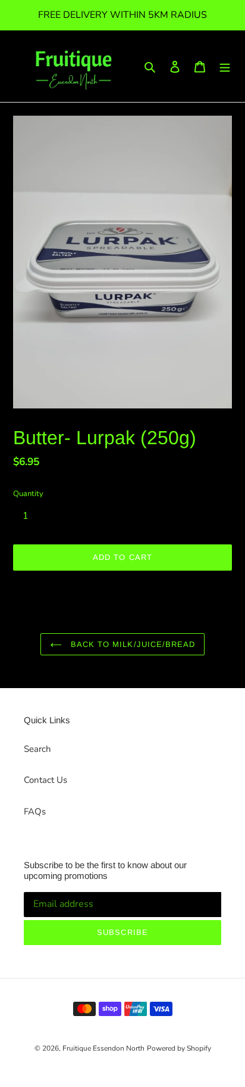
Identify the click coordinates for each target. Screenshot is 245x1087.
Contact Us (45, 780)
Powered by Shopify (179, 1048)
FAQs (35, 811)
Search (37, 749)
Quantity (28, 493)
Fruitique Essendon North (103, 1048)
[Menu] (224, 66)
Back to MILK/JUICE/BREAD (131, 644)
